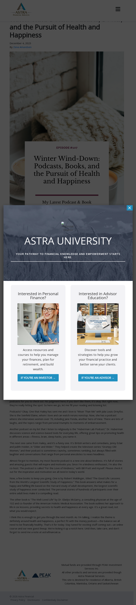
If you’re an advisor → (97, 378)
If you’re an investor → (38, 378)
